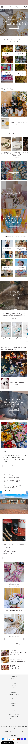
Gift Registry (14, 703)
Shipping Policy (14, 716)
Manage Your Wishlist (14, 701)
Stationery (14, 692)
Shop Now (13, 27)
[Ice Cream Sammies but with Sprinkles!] (5, 653)
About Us (14, 705)
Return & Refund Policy (14, 721)
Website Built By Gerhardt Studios (14, 742)
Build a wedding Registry (14, 638)
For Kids (14, 683)
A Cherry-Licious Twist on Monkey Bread (17, 668)
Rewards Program (14, 714)
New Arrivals (14, 676)
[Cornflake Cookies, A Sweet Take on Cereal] (5, 660)
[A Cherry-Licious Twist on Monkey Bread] (5, 667)
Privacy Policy (14, 718)
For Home (14, 678)
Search (14, 698)
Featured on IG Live (14, 694)
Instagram (14, 710)
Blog (14, 707)
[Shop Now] (14, 170)
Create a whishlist (14, 586)
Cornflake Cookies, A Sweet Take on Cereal (17, 661)
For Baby (14, 685)
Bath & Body (14, 690)
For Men (14, 687)
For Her (14, 681)
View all (14, 318)
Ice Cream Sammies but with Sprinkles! (18, 653)
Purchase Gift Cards (14, 612)
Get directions (10, 490)
